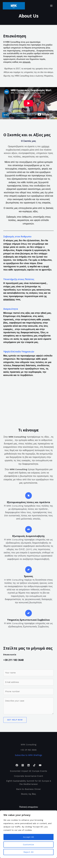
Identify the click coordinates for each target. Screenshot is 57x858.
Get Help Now (15, 720)
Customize (28, 844)
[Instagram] (22, 765)
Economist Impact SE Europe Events (28, 771)
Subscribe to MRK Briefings (28, 755)
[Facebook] (17, 765)
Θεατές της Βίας (28, 794)
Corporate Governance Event (28, 776)
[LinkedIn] (28, 765)
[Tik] (34, 765)
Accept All (28, 837)
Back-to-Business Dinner (28, 789)
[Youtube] (40, 765)
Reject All (29, 852)
